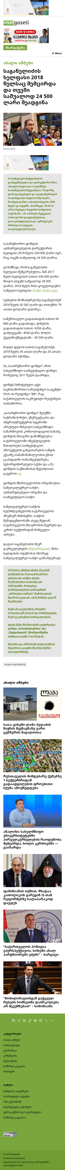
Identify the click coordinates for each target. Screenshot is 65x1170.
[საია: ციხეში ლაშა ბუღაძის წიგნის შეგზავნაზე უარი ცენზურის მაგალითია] (32, 704)
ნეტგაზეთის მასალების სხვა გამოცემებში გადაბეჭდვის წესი (26, 1164)
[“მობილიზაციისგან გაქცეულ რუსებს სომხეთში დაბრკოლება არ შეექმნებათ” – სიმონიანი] (32, 978)
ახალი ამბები (18, 63)
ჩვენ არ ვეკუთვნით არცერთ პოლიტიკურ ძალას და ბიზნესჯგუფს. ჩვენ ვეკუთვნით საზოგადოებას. (32, 612)
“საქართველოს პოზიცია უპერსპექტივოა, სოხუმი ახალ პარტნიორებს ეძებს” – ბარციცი (30, 950)
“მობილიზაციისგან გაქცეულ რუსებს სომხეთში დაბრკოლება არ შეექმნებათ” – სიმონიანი (31, 1002)
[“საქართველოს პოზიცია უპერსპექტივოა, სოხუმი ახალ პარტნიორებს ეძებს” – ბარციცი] (32, 926)
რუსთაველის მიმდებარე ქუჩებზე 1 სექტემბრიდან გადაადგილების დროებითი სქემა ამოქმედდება (32, 782)
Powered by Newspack (14, 1158)
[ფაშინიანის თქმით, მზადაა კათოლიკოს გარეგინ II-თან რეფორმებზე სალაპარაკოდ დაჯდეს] (32, 870)
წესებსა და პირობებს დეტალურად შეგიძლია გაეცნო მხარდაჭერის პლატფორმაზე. (31, 647)
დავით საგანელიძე (15, 664)
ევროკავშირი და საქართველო (22, 1112)
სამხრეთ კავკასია (14, 1066)
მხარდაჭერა (15, 47)
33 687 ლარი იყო (44, 290)
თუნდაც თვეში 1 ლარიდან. (26, 636)
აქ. (20, 473)
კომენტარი (10, 1055)
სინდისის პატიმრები (16, 1091)
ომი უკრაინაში (12, 1101)
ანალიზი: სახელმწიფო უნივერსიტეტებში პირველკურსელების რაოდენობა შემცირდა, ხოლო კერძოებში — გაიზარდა (32, 839)
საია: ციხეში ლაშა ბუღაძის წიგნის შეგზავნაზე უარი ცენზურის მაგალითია (27, 728)
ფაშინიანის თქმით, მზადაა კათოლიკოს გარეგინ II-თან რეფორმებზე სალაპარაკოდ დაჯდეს (28, 897)
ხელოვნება (10, 1060)
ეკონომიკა (10, 1050)
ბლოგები (9, 1071)
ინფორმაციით (39, 549)
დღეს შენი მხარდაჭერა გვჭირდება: (32, 624)
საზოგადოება (11, 1045)
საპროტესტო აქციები (16, 1096)
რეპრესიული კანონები (17, 1107)
